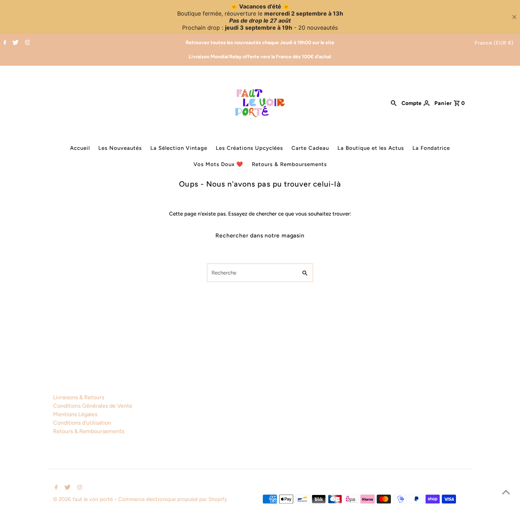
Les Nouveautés (120, 148)
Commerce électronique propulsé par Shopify (172, 499)
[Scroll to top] (506, 493)
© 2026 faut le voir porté (83, 499)
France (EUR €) (494, 43)
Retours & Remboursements (289, 164)
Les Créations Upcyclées (249, 148)
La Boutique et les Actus (370, 148)
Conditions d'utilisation (82, 422)
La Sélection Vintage (178, 148)
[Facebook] (4, 43)
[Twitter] (14, 43)
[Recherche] (393, 102)
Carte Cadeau (310, 148)
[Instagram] (26, 43)
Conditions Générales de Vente (92, 405)
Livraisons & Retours (78, 397)
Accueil (80, 148)
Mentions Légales (75, 414)
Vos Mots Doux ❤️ (218, 164)
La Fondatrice (431, 148)
